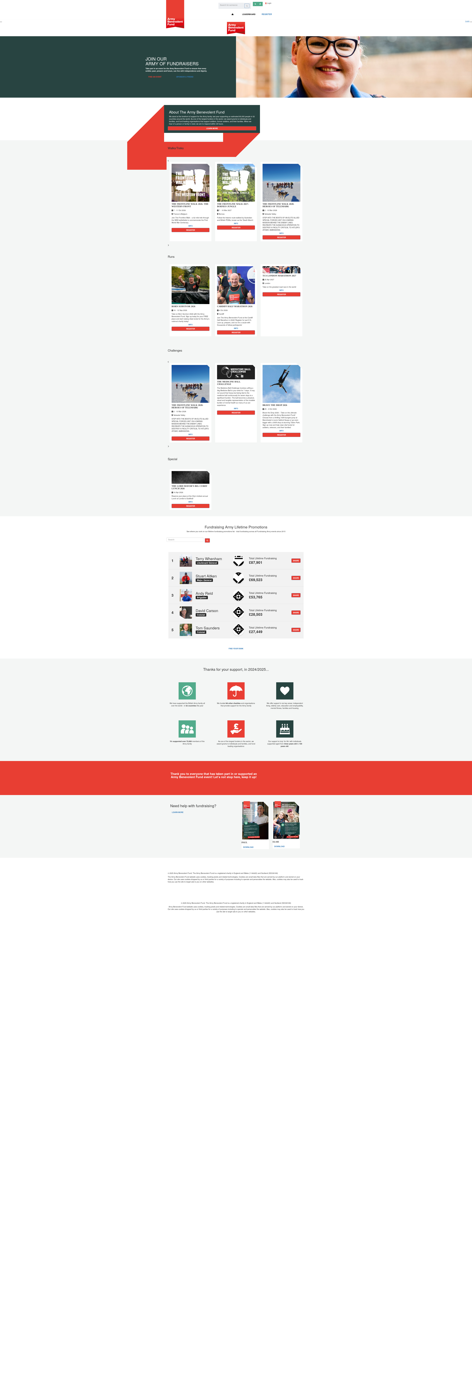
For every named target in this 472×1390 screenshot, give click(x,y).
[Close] (471, 21)
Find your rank (236, 648)
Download (248, 847)
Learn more (212, 128)
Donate (236, 784)
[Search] (246, 6)
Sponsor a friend (184, 77)
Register (267, 14)
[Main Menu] (1, 21)
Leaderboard (248, 14)
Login (269, 3)
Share (296, 560)
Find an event (155, 77)
